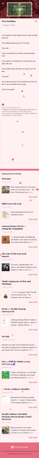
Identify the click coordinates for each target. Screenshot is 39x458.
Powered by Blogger (21, 447)
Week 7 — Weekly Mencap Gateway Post (14, 310)
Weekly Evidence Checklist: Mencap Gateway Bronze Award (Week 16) (16, 417)
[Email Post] (3, 105)
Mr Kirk (5, 336)
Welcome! (6, 178)
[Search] (36, 4)
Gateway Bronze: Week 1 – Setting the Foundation (14, 227)
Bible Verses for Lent (11, 203)
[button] (36, 21)
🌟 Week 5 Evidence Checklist (15, 389)
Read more (33, 197)
